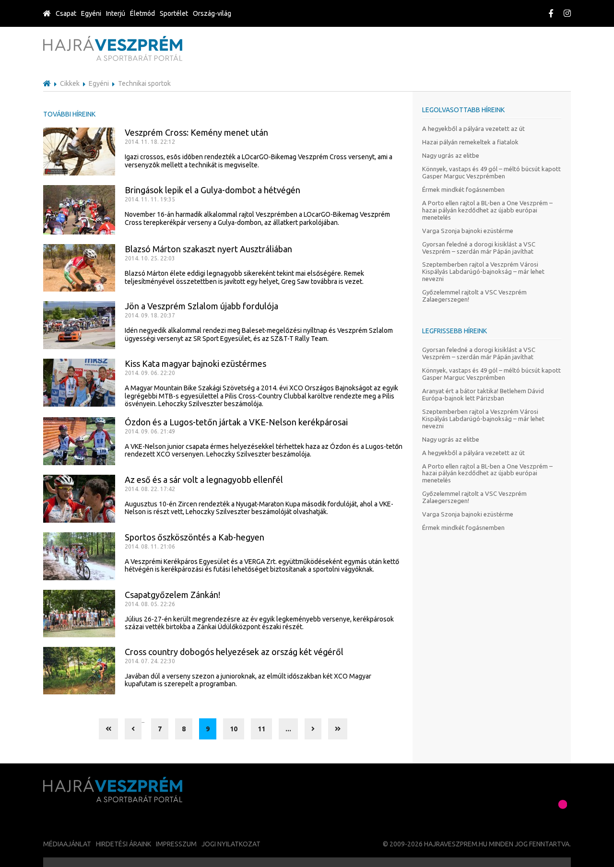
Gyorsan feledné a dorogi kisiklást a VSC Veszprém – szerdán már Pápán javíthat (478, 248)
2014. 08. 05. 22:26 (150, 604)
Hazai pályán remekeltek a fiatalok (470, 142)
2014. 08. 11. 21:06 (150, 546)
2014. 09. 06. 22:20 (150, 373)
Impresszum (176, 844)
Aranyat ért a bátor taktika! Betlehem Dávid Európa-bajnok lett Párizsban (483, 394)
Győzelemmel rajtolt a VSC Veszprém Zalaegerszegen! (474, 296)
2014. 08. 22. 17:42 (150, 489)
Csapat (66, 13)
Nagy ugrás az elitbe (450, 155)
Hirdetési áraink (123, 844)
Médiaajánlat (67, 844)
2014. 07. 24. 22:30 (150, 661)
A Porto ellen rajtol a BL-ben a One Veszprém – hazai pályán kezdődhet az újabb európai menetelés (487, 210)
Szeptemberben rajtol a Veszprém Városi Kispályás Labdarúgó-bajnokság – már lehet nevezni (483, 271)
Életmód (142, 13)
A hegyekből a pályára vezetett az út (473, 128)
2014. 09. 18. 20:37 (150, 315)
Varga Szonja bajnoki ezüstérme (467, 230)
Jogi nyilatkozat (230, 844)
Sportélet (174, 13)
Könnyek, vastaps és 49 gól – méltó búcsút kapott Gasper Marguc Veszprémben (491, 172)
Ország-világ (212, 13)
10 (233, 729)
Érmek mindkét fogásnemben (463, 189)
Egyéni (91, 13)
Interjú (115, 13)
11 (261, 729)
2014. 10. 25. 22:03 (150, 258)
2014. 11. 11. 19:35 (150, 199)
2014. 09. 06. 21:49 (150, 431)
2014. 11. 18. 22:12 (150, 142)
